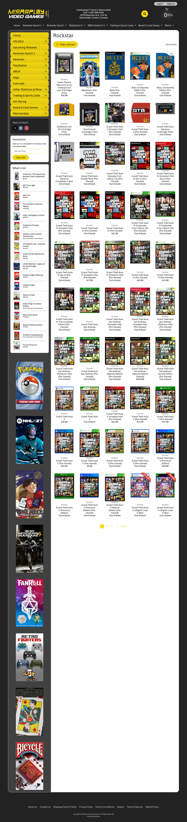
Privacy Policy (86, 807)
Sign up (170, 4)
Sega (31, 78)
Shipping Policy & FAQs (64, 807)
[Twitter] (15, 128)
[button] (65, 44)
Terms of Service (135, 807)
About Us (32, 807)
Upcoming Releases (25, 47)
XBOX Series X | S (98, 26)
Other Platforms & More (31, 90)
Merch (170, 26)
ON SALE (31, 42)
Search (120, 807)
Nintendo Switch (57, 26)
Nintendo (31, 60)
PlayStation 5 (77, 26)
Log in (160, 4)
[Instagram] (26, 128)
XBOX (31, 72)
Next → (124, 526)
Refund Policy (152, 807)
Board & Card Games (150, 26)
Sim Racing (19, 101)
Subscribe (20, 157)
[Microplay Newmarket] (28, 14)
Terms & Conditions (104, 807)
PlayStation (31, 66)
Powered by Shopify (93, 816)
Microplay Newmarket (92, 814)
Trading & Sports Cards (123, 26)
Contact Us (45, 807)
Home (17, 25)
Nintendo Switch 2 (34, 26)
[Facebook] (20, 128)
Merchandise (31, 114)
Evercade (18, 83)
